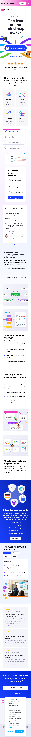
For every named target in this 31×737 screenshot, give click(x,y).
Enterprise (7, 556)
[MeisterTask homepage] (7, 9)
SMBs (14, 556)
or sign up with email (15, 56)
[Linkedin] (27, 727)
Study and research (14, 143)
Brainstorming (12, 137)
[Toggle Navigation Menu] (29, 10)
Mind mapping (12, 131)
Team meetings (13, 148)
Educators (7, 553)
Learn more (16, 538)
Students (16, 553)
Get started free (15, 688)
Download (23, 3)
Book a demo (15, 693)
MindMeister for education (13, 576)
